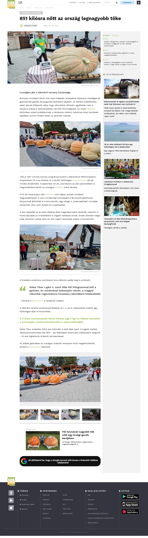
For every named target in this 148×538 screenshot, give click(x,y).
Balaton (25, 509)
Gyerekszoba (68, 500)
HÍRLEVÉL (91, 500)
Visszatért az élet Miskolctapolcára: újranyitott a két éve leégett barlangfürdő (120, 221)
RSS (89, 495)
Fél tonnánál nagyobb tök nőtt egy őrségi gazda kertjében (78, 435)
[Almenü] (20, 2)
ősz (30, 8)
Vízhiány (73, 2)
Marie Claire (68, 513)
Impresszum (92, 509)
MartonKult (37, 300)
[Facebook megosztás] (10, 93)
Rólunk (90, 504)
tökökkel (91, 109)
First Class (47, 509)
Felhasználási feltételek (98, 513)
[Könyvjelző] (10, 106)
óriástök (50, 8)
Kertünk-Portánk (31, 13)
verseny (39, 8)
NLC (64, 504)
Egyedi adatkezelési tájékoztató (101, 518)
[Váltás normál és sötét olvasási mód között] (117, 2)
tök (22, 8)
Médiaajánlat (93, 523)
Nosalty (46, 513)
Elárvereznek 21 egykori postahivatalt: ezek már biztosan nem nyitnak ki (121, 103)
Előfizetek (127, 2)
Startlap (46, 495)
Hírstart (46, 500)
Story (65, 495)
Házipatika (47, 518)
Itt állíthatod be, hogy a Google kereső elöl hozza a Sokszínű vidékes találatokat (63, 461)
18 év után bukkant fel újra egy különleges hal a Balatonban (118, 145)
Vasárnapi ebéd (94, 2)
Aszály (82, 2)
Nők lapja (66, 509)
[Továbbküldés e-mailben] (10, 99)
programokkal (79, 180)
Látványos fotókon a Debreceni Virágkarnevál (118, 183)
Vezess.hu (47, 504)
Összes (115, 35)
